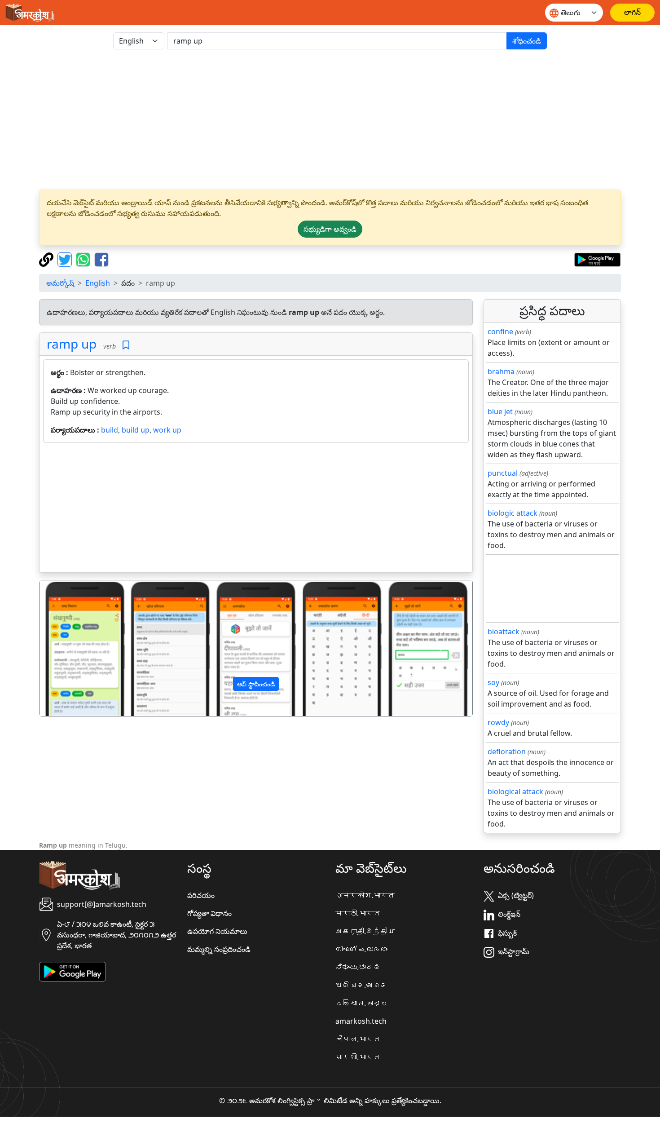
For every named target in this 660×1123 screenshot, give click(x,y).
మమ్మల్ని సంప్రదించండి (219, 949)
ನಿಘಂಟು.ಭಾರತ (357, 967)
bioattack (503, 632)
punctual (503, 473)
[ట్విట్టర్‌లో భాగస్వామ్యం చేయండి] (65, 259)
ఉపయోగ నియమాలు (217, 931)
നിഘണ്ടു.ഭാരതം (361, 949)
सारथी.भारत (357, 1057)
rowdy (498, 722)
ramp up (72, 343)
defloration (507, 751)
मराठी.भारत (357, 913)
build (109, 430)
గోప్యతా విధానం (209, 913)
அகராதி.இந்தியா (365, 931)
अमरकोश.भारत (365, 895)
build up (136, 430)
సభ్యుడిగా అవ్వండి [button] (330, 229)
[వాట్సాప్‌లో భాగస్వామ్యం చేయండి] (84, 259)
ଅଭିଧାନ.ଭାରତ (361, 985)
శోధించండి (526, 41)
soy (493, 682)
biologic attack (512, 513)
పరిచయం (201, 895)
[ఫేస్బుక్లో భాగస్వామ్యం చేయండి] (101, 259)
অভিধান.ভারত (361, 1003)
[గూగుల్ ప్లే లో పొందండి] (597, 259)
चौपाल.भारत (357, 1039)
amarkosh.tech (361, 1021)
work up (167, 430)
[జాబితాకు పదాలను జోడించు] (126, 345)
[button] (72, 648)
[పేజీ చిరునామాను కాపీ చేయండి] (47, 259)
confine (500, 331)
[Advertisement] (330, 119)
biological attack (515, 791)
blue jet (500, 411)
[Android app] (72, 971)
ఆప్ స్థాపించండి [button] (256, 684)
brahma (501, 371)
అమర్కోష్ (60, 283)
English (97, 283)
